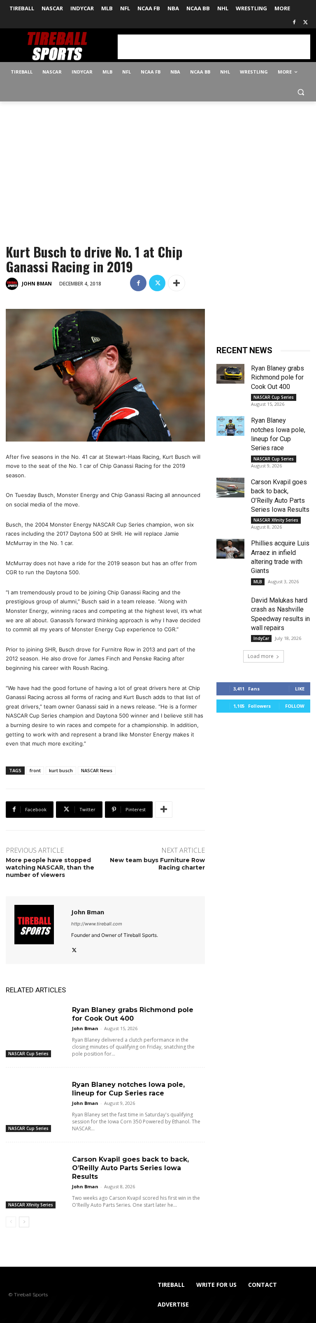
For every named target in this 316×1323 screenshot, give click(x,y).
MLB (257, 581)
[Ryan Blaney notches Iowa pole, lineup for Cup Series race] (35, 1096)
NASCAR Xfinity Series (30, 1205)
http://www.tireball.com (96, 924)
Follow (294, 706)
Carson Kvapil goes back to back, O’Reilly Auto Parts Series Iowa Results (130, 1167)
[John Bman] (13, 284)
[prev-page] (11, 1222)
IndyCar (261, 638)
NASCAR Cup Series (28, 1053)
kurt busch (61, 770)
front (35, 770)
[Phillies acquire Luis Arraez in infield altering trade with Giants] (230, 549)
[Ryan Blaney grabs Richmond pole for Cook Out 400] (35, 1021)
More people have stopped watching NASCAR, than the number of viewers (50, 867)
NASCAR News (96, 770)
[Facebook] (294, 23)
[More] (176, 283)
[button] (300, 91)
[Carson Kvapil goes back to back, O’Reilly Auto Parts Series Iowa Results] (35, 1170)
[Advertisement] (214, 47)
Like (299, 689)
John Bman (37, 283)
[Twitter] (305, 23)
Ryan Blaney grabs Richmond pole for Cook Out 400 (277, 377)
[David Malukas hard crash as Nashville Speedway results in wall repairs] (230, 606)
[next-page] (24, 1222)
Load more (261, 656)
